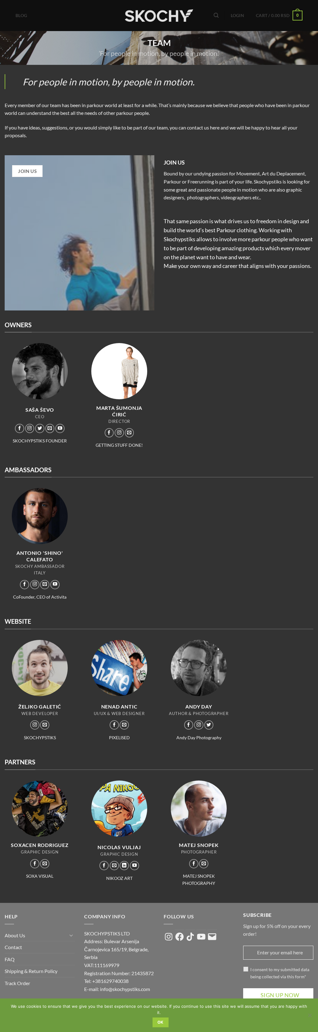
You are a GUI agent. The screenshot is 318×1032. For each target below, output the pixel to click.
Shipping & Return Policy (31, 971)
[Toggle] (71, 935)
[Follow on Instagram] (29, 428)
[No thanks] (309, 1017)
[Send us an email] (50, 428)
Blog (21, 15)
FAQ (10, 959)
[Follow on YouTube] (60, 428)
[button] (216, 15)
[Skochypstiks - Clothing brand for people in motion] (159, 15)
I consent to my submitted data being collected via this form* (279, 973)
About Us (15, 935)
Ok (160, 1022)
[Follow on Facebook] (19, 428)
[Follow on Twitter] (39, 428)
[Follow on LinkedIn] (124, 865)
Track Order (17, 983)
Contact (13, 947)
